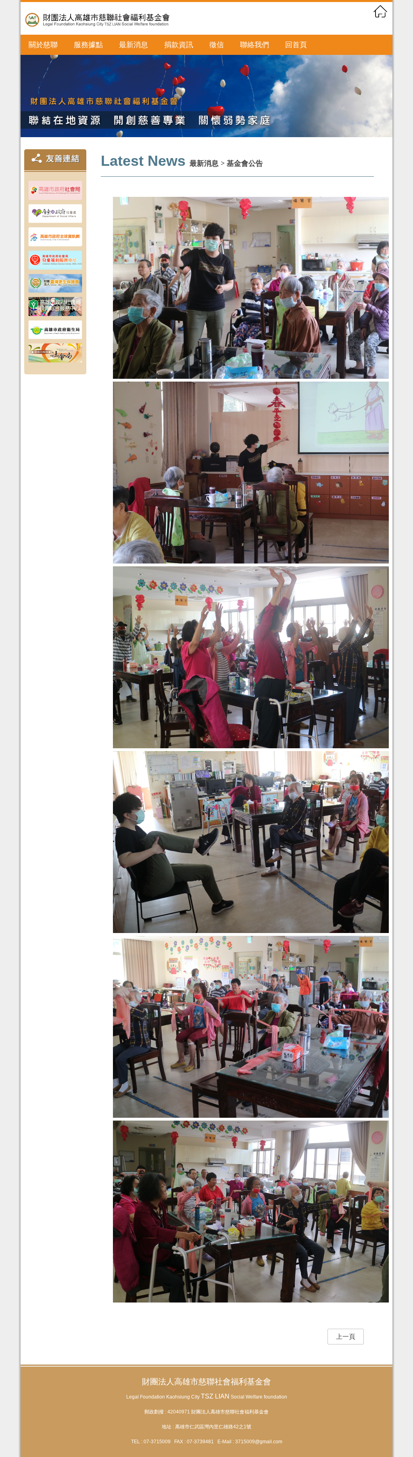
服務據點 (88, 45)
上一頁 (345, 1336)
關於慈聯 (43, 45)
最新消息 (133, 45)
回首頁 (296, 45)
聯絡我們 (254, 45)
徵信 (216, 45)
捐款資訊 (178, 45)
